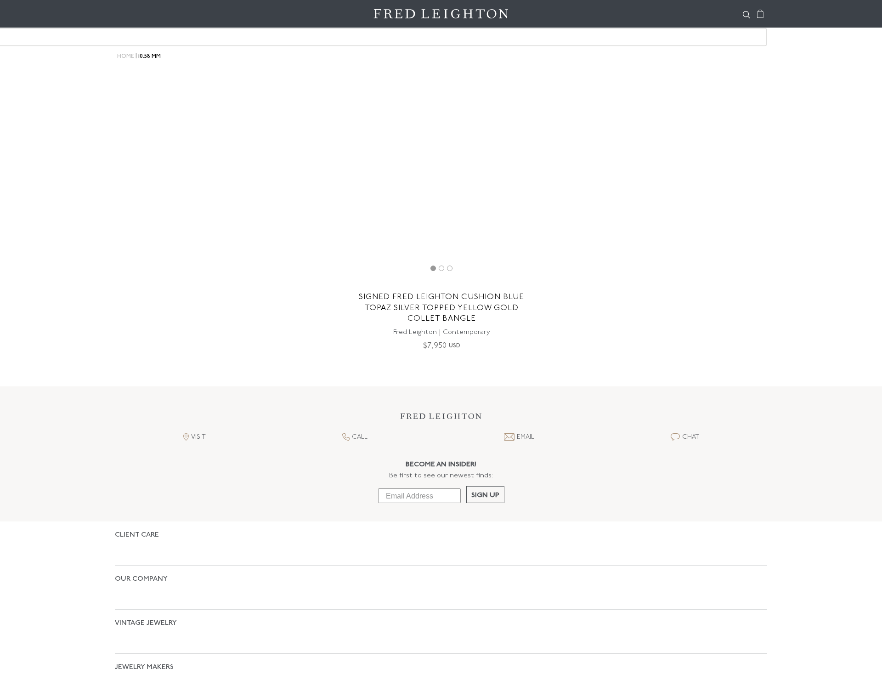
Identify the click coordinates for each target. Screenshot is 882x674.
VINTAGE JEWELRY (146, 591)
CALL (360, 437)
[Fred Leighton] (441, 14)
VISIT (198, 437)
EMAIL (525, 437)
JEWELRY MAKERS (144, 619)
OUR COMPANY (141, 563)
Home (125, 56)
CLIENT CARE (137, 535)
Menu (126, 14)
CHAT (690, 437)
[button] (441, 418)
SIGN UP (485, 495)
